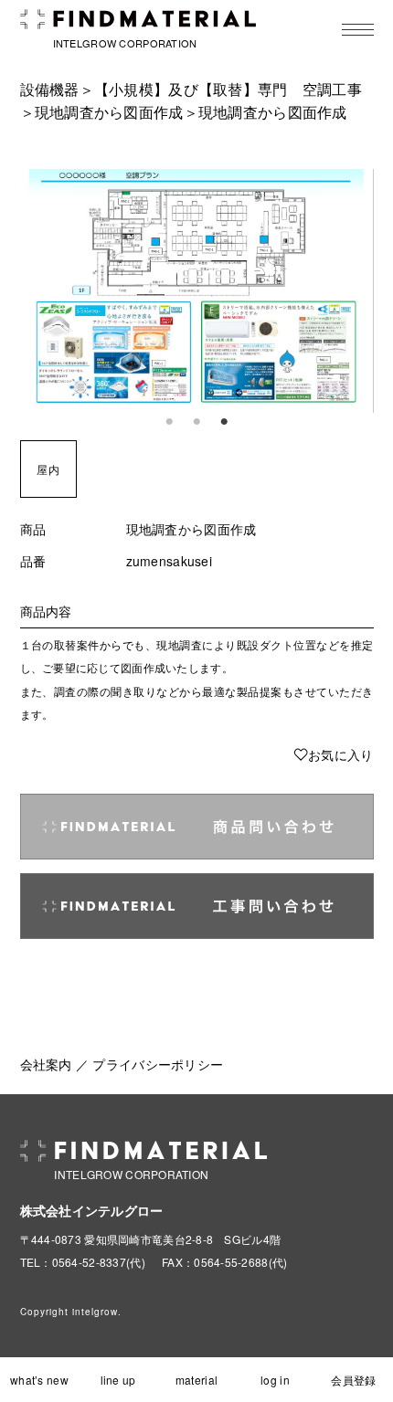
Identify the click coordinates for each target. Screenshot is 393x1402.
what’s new (39, 1379)
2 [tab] (196, 422)
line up (118, 1379)
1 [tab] (169, 422)
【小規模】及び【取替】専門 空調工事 (228, 89)
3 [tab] (224, 422)
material (196, 1379)
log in (275, 1379)
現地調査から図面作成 (109, 111)
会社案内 (46, 1064)
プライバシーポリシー (157, 1064)
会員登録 (353, 1379)
